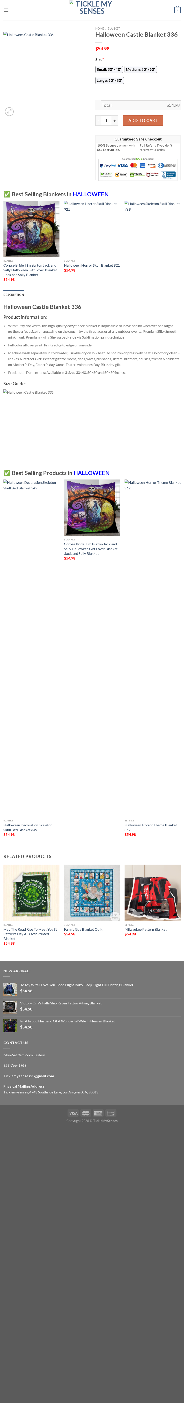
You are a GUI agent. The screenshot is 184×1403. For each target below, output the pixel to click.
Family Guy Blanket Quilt (83, 929)
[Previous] (3, 245)
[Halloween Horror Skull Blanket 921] (92, 229)
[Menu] (6, 10)
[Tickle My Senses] (92, 10)
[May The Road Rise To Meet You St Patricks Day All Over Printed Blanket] (31, 893)
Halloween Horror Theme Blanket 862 (151, 827)
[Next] (180, 245)
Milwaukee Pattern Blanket (146, 929)
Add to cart (143, 120)
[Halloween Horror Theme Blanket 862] (153, 648)
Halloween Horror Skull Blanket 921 (92, 265)
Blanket (114, 28)
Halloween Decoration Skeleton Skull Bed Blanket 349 (27, 827)
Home (99, 28)
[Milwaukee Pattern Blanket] (153, 893)
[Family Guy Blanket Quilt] (92, 893)
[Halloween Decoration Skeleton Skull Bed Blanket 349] (31, 648)
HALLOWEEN (91, 194)
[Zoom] (9, 111)
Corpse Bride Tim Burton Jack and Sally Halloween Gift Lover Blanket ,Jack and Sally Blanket (30, 270)
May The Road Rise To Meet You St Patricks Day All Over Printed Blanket (30, 934)
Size (99, 59)
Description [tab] (13, 295)
